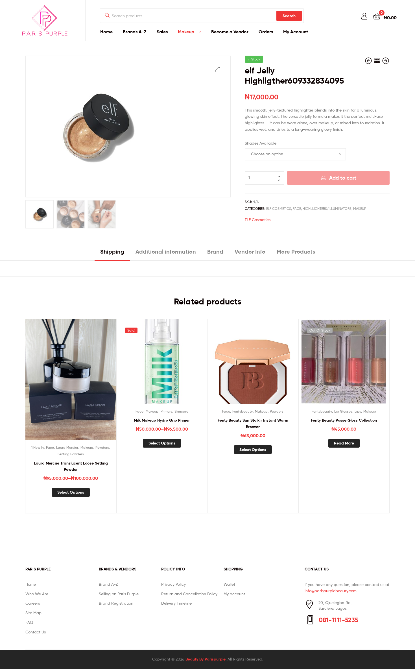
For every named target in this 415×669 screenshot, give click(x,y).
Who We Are (36, 593)
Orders (266, 31)
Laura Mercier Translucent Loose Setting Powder (71, 466)
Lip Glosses (343, 411)
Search (289, 15)
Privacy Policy (173, 584)
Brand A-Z (108, 584)
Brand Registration (116, 603)
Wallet (229, 584)
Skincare (181, 411)
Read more (344, 443)
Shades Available (260, 143)
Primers (166, 411)
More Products (296, 251)
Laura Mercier (67, 447)
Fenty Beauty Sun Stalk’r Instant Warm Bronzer (253, 423)
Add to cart (342, 178)
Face (297, 208)
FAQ (29, 622)
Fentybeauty (242, 411)
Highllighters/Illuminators (327, 208)
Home (106, 31)
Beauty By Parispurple (205, 659)
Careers (32, 603)
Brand (215, 251)
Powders (102, 447)
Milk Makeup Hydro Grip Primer (162, 420)
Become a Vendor (229, 31)
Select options (70, 492)
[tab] (112, 253)
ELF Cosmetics (278, 208)
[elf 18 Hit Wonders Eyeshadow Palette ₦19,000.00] (386, 60)
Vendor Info (250, 251)
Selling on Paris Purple (119, 593)
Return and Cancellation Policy (189, 593)
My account (234, 593)
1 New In (37, 447)
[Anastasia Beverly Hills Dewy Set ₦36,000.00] (369, 60)
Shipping (112, 251)
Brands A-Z (135, 31)
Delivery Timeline (176, 603)
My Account (295, 31)
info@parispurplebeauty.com (331, 590)
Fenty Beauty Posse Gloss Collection (344, 420)
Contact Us (35, 631)
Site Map (33, 612)
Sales (162, 31)
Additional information (166, 251)
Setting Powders (71, 454)
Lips (358, 411)
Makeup (186, 31)
